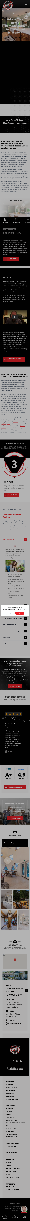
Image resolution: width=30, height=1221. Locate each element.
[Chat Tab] (15, 610)
